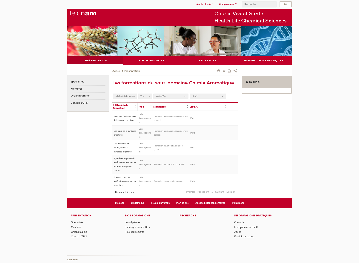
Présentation (132, 71)
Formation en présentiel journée (168, 181)
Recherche (188, 215)
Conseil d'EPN (79, 102)
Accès (237, 231)
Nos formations (137, 215)
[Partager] (235, 71)
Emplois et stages (244, 236)
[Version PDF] (229, 71)
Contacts (239, 222)
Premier (190, 191)
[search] (259, 4)
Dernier (230, 191)
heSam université (160, 203)
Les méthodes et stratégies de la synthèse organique (123, 148)
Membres (76, 88)
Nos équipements (134, 231)
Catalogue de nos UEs (137, 227)
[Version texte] (224, 71)
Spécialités (77, 81)
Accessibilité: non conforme (210, 203)
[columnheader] (125, 106)
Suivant (219, 191)
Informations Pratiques (253, 215)
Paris (192, 118)
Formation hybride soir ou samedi (169, 164)
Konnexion (72, 260)
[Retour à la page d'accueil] (89, 15)
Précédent (203, 191)
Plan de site (182, 203)
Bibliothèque (137, 203)
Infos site (119, 203)
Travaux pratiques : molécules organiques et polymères (125, 181)
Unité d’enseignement (145, 118)
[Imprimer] (218, 71)
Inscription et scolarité (246, 227)
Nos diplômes (132, 222)
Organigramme (80, 95)
